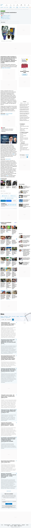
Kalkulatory (23, 124)
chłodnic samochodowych (6, 67)
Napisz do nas (14, 191)
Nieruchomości (23, 7)
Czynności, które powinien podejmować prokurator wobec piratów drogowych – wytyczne (24, 116)
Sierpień (27, 154)
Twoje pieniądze (17, 7)
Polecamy (21, 233)
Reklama (15, 521)
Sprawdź (25, 74)
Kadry (5, 7)
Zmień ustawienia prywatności (16, 520)
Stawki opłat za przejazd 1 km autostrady (24, 146)
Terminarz (23, 154)
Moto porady (8, 9)
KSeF (30, 7)
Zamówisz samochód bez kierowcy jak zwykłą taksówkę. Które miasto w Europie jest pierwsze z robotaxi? (25, 109)
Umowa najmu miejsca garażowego (23, 136)
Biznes (7, 7)
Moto (20, 7)
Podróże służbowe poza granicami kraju (25, 150)
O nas (2, 520)
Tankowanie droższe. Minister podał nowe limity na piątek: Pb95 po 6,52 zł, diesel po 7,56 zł (25, 113)
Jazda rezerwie (8, 154)
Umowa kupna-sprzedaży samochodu (23, 134)
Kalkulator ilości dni (23, 130)
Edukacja (27, 7)
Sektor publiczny (10, 7)
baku (13, 150)
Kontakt (11, 521)
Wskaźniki (23, 142)
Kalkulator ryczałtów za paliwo (24, 128)
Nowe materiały (22, 184)
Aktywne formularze (25, 132)
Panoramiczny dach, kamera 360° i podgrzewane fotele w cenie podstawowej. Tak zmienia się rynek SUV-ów (25, 105)
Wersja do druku (5, 191)
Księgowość (1, 7)
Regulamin (23, 520)
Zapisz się (8, 499)
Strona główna (2, 9)
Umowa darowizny (22, 141)
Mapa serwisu (20, 521)
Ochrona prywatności (7, 520)
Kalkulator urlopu (22, 129)
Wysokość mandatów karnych (24, 147)
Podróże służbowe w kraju (23, 148)
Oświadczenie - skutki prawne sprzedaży (24, 140)
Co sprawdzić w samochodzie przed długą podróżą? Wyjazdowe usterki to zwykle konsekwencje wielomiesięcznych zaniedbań (25, 118)
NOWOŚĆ (25, 70)
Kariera (27, 520)
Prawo (14, 7)
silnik (7, 171)
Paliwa (16, 9)
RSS (8, 521)
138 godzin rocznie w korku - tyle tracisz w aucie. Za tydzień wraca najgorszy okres (24, 111)
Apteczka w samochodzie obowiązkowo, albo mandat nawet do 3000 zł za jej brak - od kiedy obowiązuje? (24, 120)
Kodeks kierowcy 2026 (25, 72)
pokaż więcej (8, 486)
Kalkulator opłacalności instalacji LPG (24, 127)
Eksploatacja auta (12, 9)
